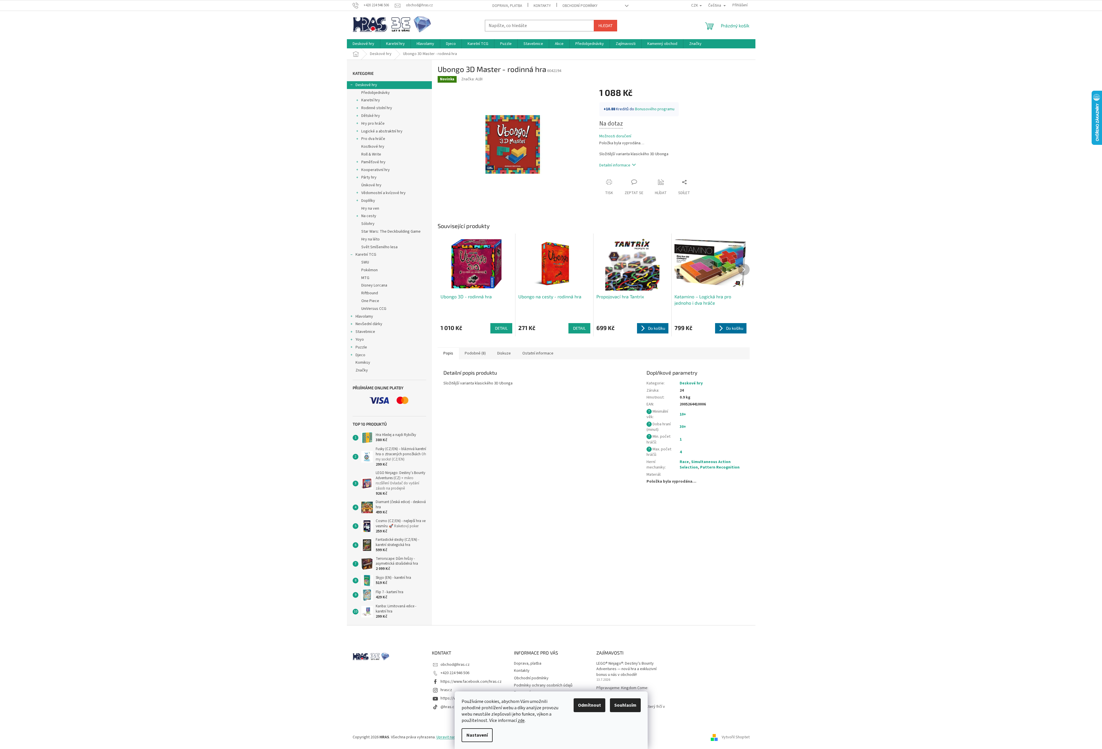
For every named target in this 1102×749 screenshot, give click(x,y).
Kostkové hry (372, 146)
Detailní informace (614, 165)
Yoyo (360, 339)
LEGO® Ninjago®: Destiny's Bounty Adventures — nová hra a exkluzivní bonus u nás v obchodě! (626, 669)
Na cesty (368, 216)
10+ (683, 414)
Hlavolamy (364, 316)
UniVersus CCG (373, 309)
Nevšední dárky (369, 324)
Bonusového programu (654, 109)
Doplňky (368, 201)
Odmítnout (589, 705)
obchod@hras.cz (455, 665)
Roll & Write (371, 154)
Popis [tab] (448, 353)
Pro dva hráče (373, 139)
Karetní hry (370, 100)
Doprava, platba (507, 5)
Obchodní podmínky (580, 5)
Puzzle (361, 347)
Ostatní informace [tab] (537, 353)
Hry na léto (370, 239)
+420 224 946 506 (455, 673)
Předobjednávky (375, 93)
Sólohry (368, 224)
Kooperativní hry (375, 170)
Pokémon (369, 270)
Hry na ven (370, 208)
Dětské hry (370, 116)
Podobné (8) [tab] (475, 353)
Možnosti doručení (615, 136)
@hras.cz (448, 707)
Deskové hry (366, 85)
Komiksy (363, 362)
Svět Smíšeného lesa (379, 247)
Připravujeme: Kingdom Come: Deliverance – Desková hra (622, 690)
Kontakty (542, 5)
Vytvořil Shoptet (736, 737)
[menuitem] (363, 43)
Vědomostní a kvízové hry (383, 193)
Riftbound (369, 293)
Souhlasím (625, 705)
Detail (501, 328)
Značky (362, 370)
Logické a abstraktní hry (381, 131)
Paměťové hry (373, 162)
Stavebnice (365, 332)
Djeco (360, 355)
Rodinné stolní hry (376, 108)
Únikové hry (371, 185)
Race (684, 462)
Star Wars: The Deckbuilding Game (391, 231)
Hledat (605, 25)
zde (521, 720)
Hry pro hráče (373, 123)
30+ (683, 427)
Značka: (472, 79)
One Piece (370, 301)
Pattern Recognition (720, 467)
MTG (365, 278)
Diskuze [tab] (504, 353)
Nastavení (477, 735)
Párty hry (369, 177)
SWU (365, 262)
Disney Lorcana (374, 285)
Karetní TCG (366, 254)
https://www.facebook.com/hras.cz (471, 681)
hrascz (446, 690)
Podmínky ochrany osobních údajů (543, 685)
